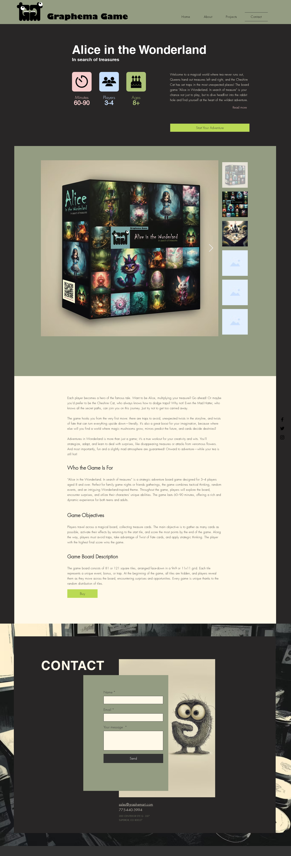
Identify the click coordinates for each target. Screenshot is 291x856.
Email (109, 709)
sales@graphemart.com (136, 804)
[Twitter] (282, 428)
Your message (115, 727)
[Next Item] (211, 248)
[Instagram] (282, 437)
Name (109, 692)
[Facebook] (282, 419)
